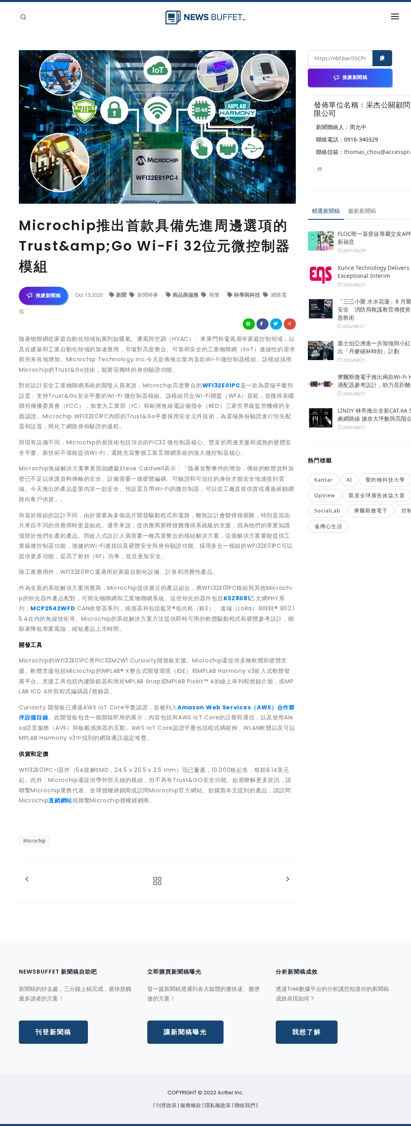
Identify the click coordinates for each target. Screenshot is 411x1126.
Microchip (34, 840)
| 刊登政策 (165, 1105)
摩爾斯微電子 (371, 510)
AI (349, 479)
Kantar (323, 479)
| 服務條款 (190, 1105)
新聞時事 (147, 294)
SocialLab (327, 510)
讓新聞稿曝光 (185, 1032)
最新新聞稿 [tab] (362, 211)
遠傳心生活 (328, 526)
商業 (214, 294)
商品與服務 (186, 294)
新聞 (122, 294)
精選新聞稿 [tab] (326, 211)
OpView (324, 495)
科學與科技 (247, 294)
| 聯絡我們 (244, 1105)
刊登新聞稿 (53, 1032)
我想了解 (306, 1032)
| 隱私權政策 (217, 1105)
